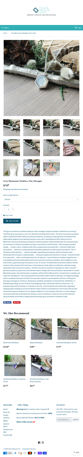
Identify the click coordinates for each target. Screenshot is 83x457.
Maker (5, 421)
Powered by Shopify (29, 449)
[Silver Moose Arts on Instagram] (43, 443)
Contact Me (7, 435)
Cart (79, 28)
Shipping (6, 189)
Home (5, 33)
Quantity (6, 205)
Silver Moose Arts (14, 449)
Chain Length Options (10, 195)
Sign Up (75, 419)
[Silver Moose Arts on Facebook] (39, 443)
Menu (6, 28)
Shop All (6, 412)
